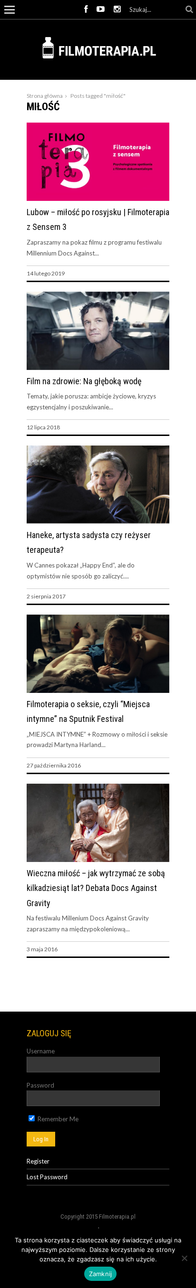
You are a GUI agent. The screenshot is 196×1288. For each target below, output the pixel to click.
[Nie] (184, 1258)
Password (40, 1085)
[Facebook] (86, 9)
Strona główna (45, 95)
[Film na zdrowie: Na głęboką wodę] (98, 367)
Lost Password (47, 1177)
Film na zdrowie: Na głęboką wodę (84, 381)
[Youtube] (101, 9)
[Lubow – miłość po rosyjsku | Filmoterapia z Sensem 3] (98, 198)
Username (41, 1051)
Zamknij (100, 1274)
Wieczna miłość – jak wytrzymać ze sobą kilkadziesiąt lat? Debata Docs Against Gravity (96, 888)
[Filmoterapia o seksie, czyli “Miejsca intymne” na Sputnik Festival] (98, 690)
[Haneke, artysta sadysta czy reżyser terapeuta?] (98, 521)
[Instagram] (117, 9)
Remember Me (57, 1119)
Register (38, 1161)
